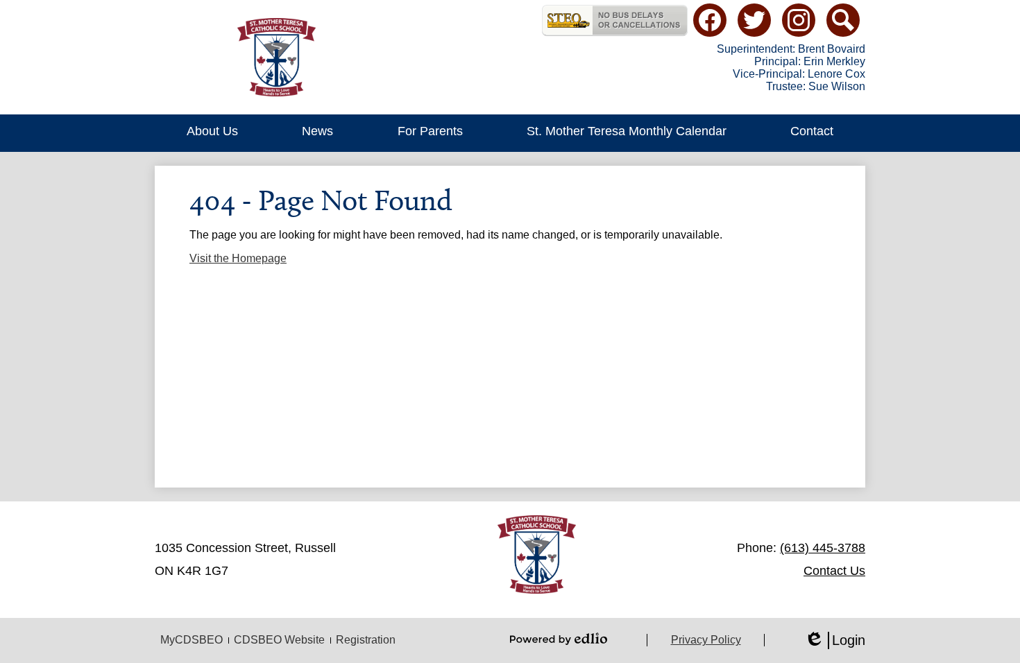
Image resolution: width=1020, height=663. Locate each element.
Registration (366, 640)
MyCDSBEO (191, 640)
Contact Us (834, 571)
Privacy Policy (706, 640)
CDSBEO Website (279, 640)
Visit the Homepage (238, 258)
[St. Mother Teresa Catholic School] (276, 57)
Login (834, 640)
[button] (212, 133)
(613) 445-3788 (822, 548)
